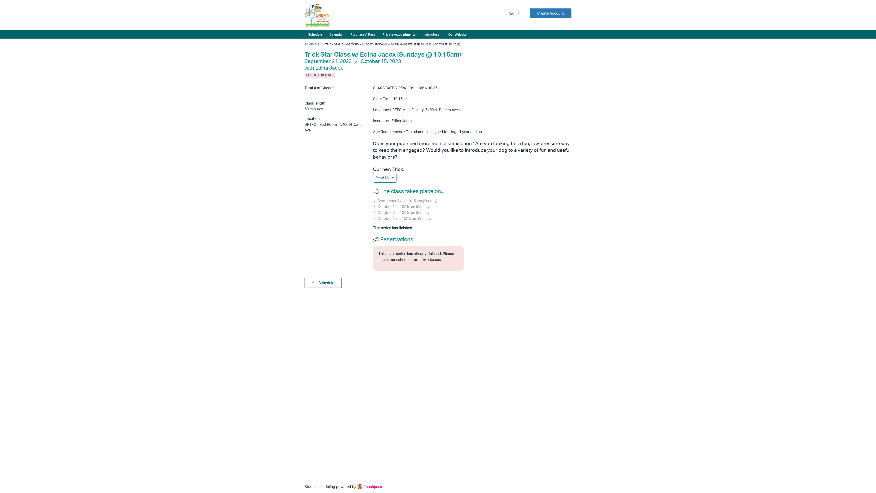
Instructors (430, 34)
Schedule (315, 34)
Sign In (514, 13)
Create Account (550, 13)
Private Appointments (399, 34)
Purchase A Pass (362, 34)
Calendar (336, 34)
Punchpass (372, 486)
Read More (384, 178)
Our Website (457, 34)
